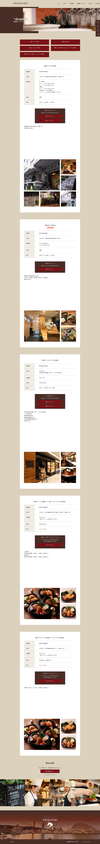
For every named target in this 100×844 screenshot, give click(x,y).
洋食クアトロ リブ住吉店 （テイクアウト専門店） (34, 54)
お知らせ (90, 3)
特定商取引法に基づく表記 (72, 841)
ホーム (58, 3)
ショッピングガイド (86, 841)
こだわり (65, 3)
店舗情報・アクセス (81, 3)
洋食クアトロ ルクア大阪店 (34, 47)
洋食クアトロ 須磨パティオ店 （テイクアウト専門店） (65, 47)
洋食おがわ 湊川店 (65, 41)
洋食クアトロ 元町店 (34, 41)
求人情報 (97, 3)
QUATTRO (12, 841)
